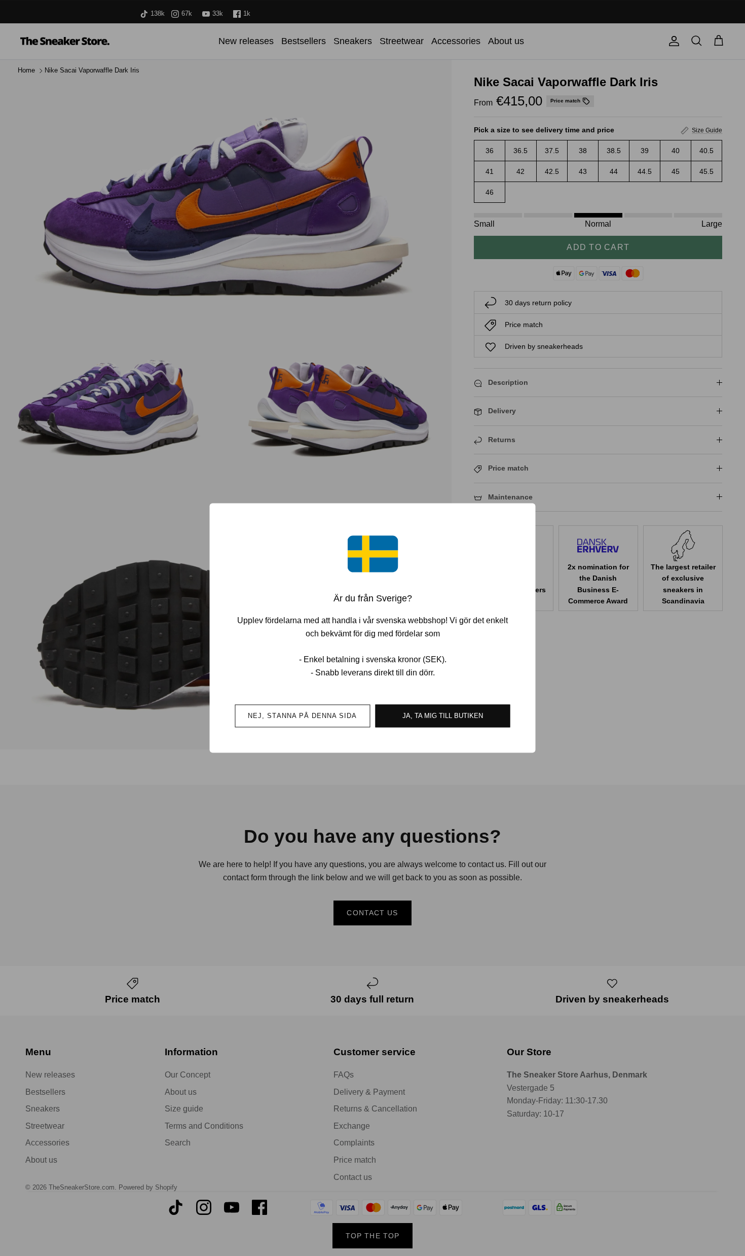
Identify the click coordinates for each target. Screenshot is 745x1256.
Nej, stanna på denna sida (302, 716)
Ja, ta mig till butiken (442, 716)
